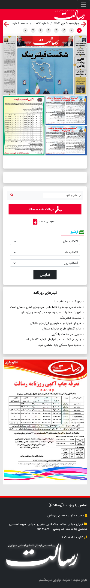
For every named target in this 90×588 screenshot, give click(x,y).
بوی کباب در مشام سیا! (67, 301)
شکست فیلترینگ (70, 317)
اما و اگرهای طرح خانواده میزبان (61, 328)
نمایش (45, 275)
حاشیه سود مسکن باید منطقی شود (59, 345)
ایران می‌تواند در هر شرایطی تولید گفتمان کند (53, 339)
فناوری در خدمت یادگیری (66, 334)
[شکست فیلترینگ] (45, 71)
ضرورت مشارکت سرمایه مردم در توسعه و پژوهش (51, 312)
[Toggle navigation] (83, 4)
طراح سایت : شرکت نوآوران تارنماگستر (63, 580)
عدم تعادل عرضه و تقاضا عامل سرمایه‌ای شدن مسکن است (45, 307)
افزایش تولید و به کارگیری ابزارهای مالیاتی (55, 323)
